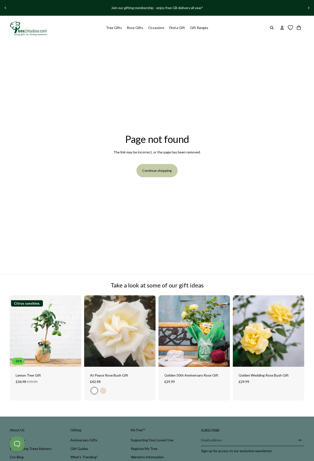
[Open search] (271, 27)
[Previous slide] (5, 7)
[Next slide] (308, 7)
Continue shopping (157, 170)
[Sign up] (299, 440)
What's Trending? (84, 457)
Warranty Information (147, 457)
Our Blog (17, 457)
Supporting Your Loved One (152, 440)
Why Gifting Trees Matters (31, 449)
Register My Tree (144, 449)
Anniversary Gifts (83, 440)
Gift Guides (79, 449)
